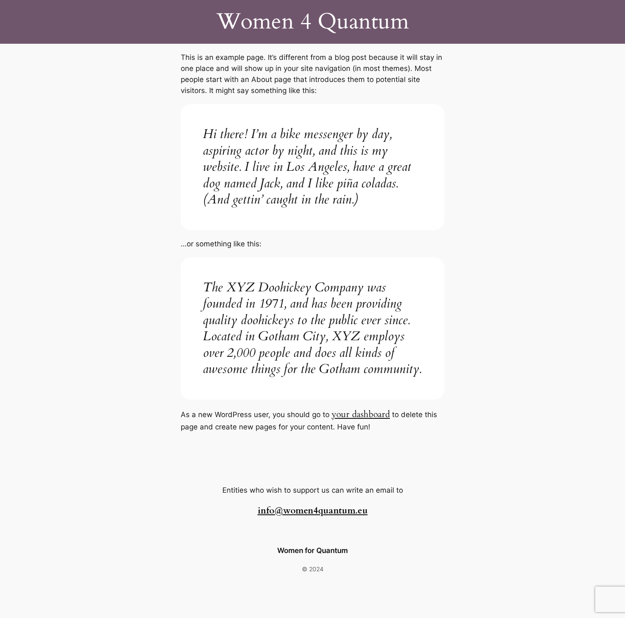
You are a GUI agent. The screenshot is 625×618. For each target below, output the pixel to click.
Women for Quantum (312, 550)
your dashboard (361, 414)
